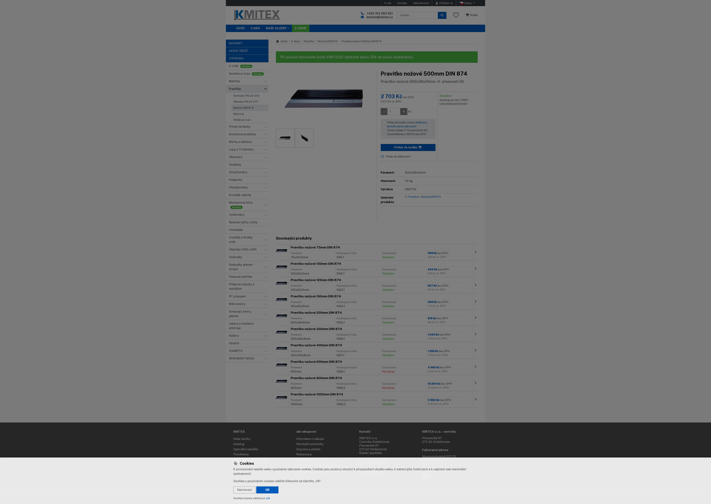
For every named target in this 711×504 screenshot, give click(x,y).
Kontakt (402, 3)
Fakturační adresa (435, 450)
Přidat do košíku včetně (407, 128)
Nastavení (244, 490)
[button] (265, 81)
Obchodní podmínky (309, 444)
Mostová (238, 113)
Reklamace (304, 454)
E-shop (295, 41)
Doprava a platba (308, 449)
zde (268, 498)
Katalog (238, 444)
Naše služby (241, 439)
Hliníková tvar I (242, 119)
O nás (387, 3)
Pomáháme (241, 454)
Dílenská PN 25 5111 (245, 101)
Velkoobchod (421, 3)
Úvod (240, 28)
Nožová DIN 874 (243, 107)
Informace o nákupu (310, 439)
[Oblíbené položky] (456, 15)
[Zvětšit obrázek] (324, 97)
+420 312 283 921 (380, 13)
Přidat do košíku (406, 147)
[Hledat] (442, 15)
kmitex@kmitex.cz (380, 17)
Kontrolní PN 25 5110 (246, 95)
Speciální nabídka (245, 449)
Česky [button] (468, 3)
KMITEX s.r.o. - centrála (439, 431)
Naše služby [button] (276, 28)
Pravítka (309, 41)
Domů (284, 41)
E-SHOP (300, 28)
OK (267, 490)
